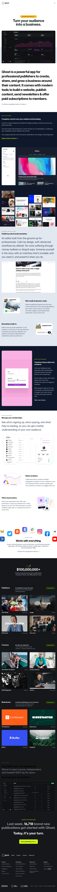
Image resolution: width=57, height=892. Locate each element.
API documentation (20, 871)
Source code (19, 876)
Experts (3, 871)
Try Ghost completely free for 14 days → (14, 104)
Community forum (48, 866)
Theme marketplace (6, 866)
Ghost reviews (33, 868)
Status (47, 869)
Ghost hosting (19, 868)
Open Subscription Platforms (34, 872)
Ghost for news (5, 873)
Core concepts (19, 866)
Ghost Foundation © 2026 (49, 886)
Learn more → (50, 588)
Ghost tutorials (33, 864)
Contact (40, 886)
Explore (18, 855)
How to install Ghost (20, 864)
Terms (31, 886)
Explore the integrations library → (28, 551)
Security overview (20, 873)
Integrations (4, 868)
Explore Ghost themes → (10, 138)
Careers (25, 855)
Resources (31, 855)
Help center (46, 864)
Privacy (36, 886)
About (12, 855)
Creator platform (6, 864)
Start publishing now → (28, 841)
